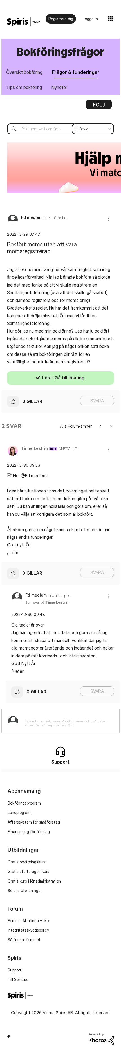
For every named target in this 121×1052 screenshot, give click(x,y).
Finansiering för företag (29, 831)
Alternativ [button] (99, 106)
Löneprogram (19, 812)
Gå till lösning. (70, 378)
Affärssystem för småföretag (34, 822)
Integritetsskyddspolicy (28, 930)
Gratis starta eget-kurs (28, 871)
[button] (108, 218)
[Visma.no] (23, 22)
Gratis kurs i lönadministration (34, 881)
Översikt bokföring (24, 72)
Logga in (90, 18)
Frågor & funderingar (75, 72)
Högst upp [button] (8, 1037)
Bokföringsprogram (24, 803)
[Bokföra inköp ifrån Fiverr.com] (101, 426)
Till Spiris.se (18, 979)
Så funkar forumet (24, 939)
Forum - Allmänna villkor (29, 920)
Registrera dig (60, 18)
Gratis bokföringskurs (27, 862)
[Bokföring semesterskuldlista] (110, 426)
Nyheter (59, 87)
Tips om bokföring (24, 87)
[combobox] (60, 128)
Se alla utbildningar (25, 890)
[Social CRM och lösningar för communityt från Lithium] (101, 1038)
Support (14, 970)
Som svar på (46, 602)
